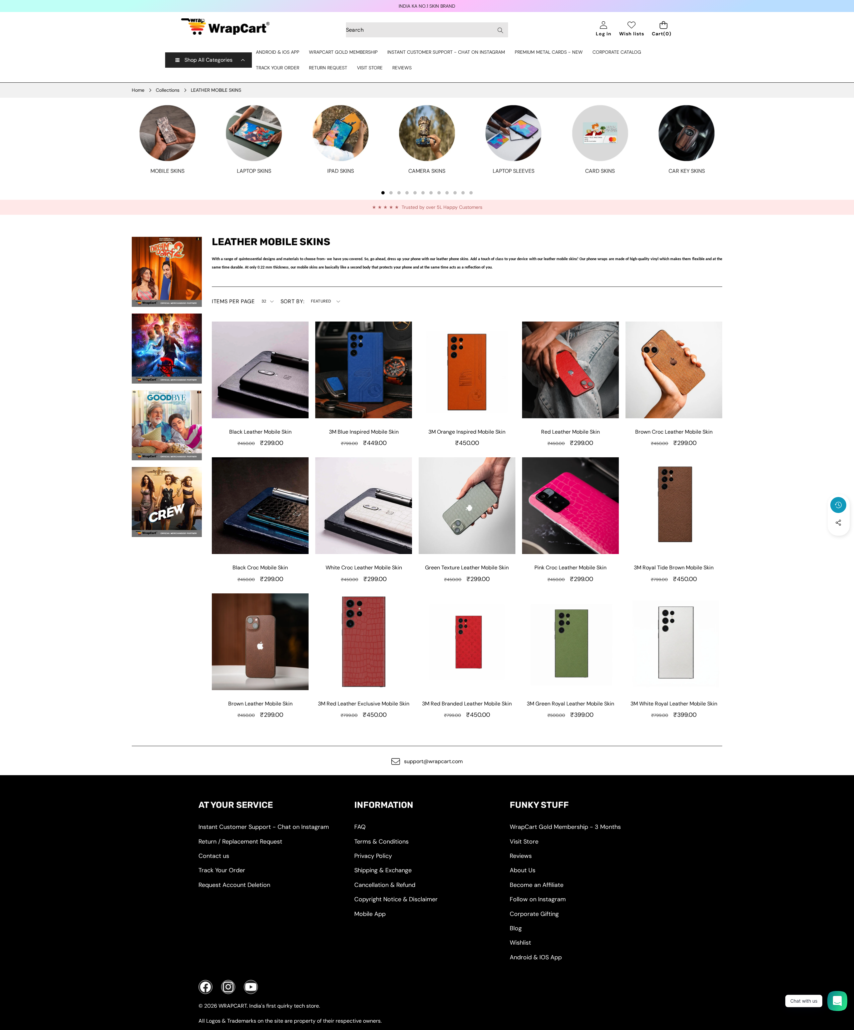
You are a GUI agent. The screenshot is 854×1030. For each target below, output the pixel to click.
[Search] (500, 30)
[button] (839, 541)
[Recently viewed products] (838, 505)
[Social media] (838, 523)
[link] (167, 171)
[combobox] (427, 29)
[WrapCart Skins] (225, 26)
